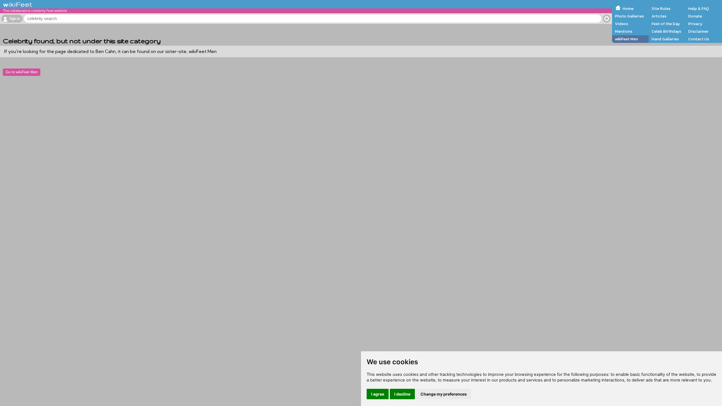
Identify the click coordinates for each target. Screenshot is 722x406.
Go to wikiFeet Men (22, 72)
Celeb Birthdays (666, 31)
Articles (658, 16)
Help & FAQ (698, 8)
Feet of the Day (665, 24)
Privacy (695, 24)
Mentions (623, 31)
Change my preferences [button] (444, 394)
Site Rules (660, 8)
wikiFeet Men (626, 39)
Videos (621, 24)
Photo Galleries (629, 16)
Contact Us (698, 39)
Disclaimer (698, 31)
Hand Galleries (665, 39)
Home (627, 8)
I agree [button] (377, 394)
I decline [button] (402, 394)
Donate (695, 16)
